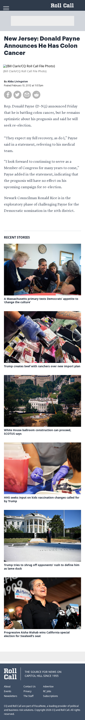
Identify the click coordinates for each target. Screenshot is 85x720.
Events (7, 691)
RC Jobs (47, 691)
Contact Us (30, 686)
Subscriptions (50, 696)
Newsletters (10, 696)
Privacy (27, 691)
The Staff (28, 696)
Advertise (48, 686)
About (7, 686)
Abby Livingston (18, 81)
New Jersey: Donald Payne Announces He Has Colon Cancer (42, 46)
